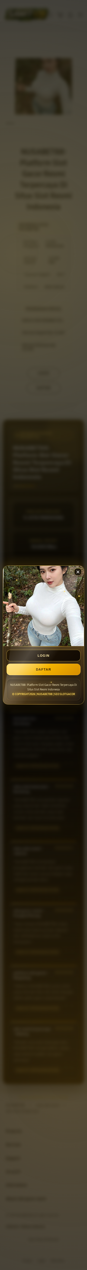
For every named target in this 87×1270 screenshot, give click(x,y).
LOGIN (44, 655)
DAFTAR (43, 669)
